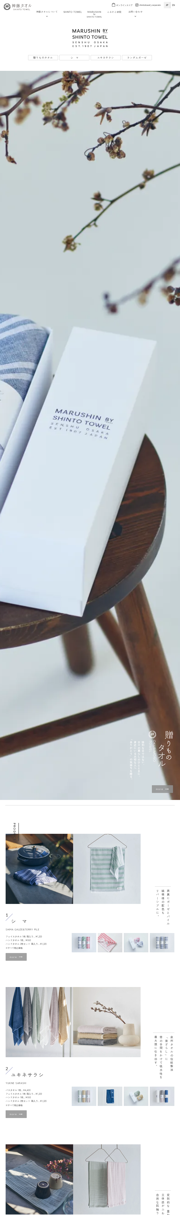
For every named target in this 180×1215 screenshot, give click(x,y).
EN (173, 5)
